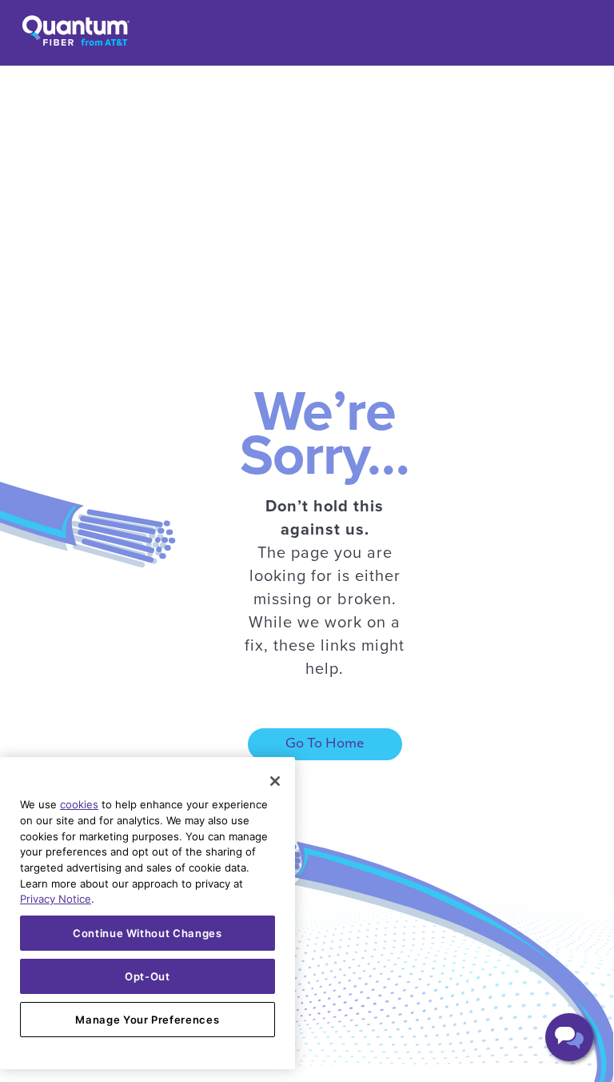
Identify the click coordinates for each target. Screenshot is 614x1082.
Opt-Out (147, 976)
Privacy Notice (55, 898)
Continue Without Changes (147, 933)
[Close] (275, 781)
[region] (147, 913)
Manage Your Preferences (147, 1019)
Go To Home (325, 744)
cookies (79, 804)
